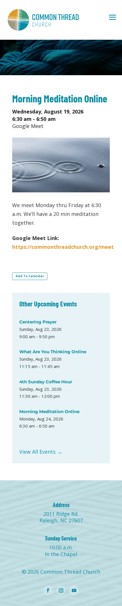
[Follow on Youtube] (74, 590)
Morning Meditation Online (49, 411)
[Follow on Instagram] (61, 590)
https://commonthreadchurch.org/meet (63, 246)
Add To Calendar (30, 276)
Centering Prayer (37, 322)
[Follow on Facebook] (47, 590)
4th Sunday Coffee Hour (45, 381)
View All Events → (40, 451)
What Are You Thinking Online (52, 351)
